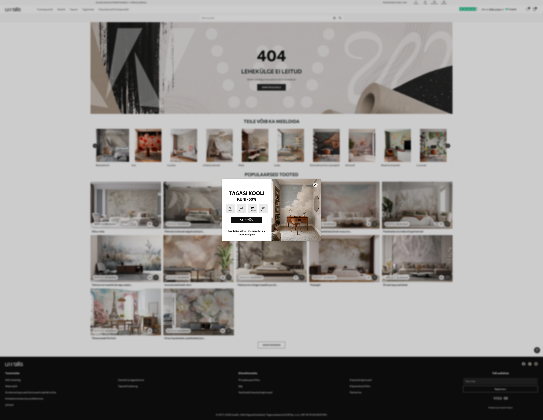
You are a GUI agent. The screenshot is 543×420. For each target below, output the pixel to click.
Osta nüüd (246, 219)
